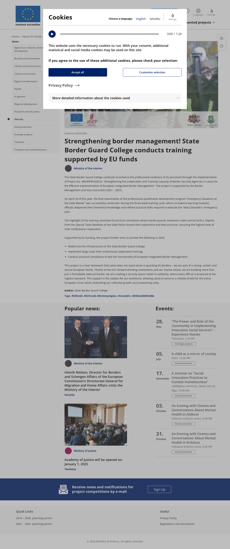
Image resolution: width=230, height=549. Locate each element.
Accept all (78, 72)
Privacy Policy (61, 85)
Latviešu (155, 19)
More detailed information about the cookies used (91, 98)
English (141, 19)
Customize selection (152, 72)
